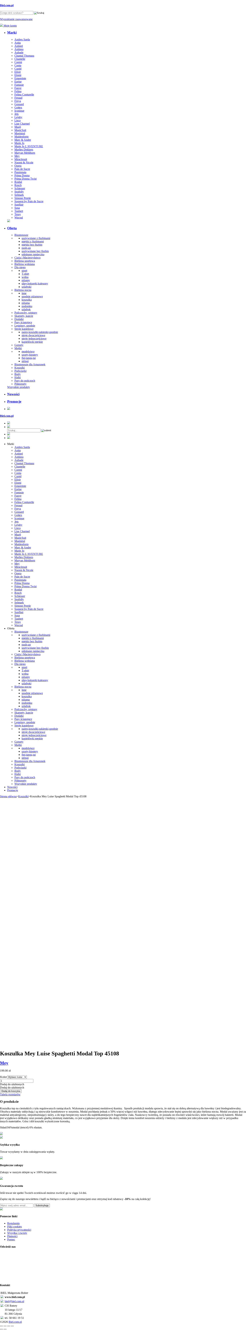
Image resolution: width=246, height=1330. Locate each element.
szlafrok (26, 309)
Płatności (12, 1236)
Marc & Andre (22, 139)
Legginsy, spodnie (24, 325)
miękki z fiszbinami (33, 241)
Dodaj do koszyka (10, 1091)
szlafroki (26, 286)
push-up (26, 247)
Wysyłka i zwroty (17, 1233)
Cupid (17, 68)
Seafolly (19, 191)
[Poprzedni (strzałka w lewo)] (1, 1329)
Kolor (3, 1076)
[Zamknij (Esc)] (12, 1326)
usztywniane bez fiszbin (35, 251)
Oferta (12, 228)
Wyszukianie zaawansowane (16, 19)
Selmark (19, 194)
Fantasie (19, 84)
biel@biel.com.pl (14, 1301)
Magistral (19, 133)
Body (17, 374)
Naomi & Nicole (23, 162)
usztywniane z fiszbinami (36, 238)
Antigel (18, 45)
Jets (16, 113)
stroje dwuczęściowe (33, 335)
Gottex (18, 107)
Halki (17, 377)
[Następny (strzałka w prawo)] (5, 1329)
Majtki (18, 348)
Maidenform (21, 136)
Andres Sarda (22, 39)
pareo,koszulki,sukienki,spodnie (40, 332)
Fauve (17, 88)
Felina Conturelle (24, 94)
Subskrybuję (41, 1205)
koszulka (27, 299)
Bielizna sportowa (24, 260)
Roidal (18, 181)
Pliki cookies (14, 1226)
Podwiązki (20, 370)
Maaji (17, 126)
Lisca (17, 120)
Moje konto (10, 25)
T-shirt (25, 273)
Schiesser (19, 188)
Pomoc (11, 1239)
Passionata (20, 172)
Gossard (19, 104)
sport (24, 270)
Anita (17, 42)
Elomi (17, 75)
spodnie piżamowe (32, 296)
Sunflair (18, 204)
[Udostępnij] (8, 1326)
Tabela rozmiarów (10, 1094)
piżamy (26, 280)
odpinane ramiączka (33, 254)
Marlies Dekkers (23, 149)
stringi (25, 361)
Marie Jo (19, 143)
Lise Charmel (22, 123)
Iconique (19, 110)
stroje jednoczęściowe (34, 338)
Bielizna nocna (22, 289)
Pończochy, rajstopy (25, 312)
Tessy (17, 214)
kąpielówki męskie (32, 341)
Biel (7, 5)
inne (24, 293)
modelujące (28, 351)
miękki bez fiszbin (32, 244)
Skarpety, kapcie (23, 315)
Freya (17, 101)
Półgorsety (20, 383)
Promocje (14, 401)
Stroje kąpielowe (23, 328)
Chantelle (19, 58)
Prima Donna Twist (25, 178)
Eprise (18, 81)
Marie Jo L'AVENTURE (28, 146)
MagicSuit (20, 130)
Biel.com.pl (15, 1321)
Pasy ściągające (23, 322)
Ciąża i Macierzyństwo (27, 257)
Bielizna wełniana (24, 264)
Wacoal (18, 217)
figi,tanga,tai (29, 357)
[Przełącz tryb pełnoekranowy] (5, 1326)
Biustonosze (21, 234)
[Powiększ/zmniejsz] (1, 1326)
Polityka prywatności (19, 1229)
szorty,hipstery (30, 354)
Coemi (18, 62)
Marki (12, 32)
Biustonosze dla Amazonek (29, 364)
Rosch (18, 185)
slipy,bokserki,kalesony (35, 283)
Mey (17, 156)
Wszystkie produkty (18, 387)
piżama (26, 302)
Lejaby (18, 117)
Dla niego (20, 267)
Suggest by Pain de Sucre (28, 201)
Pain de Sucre (22, 168)
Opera (17, 165)
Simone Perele (22, 198)
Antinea (18, 49)
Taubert (18, 211)
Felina (17, 91)
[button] (12, 1084)
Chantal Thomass (24, 55)
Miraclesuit (20, 159)
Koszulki (19, 367)
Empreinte (20, 78)
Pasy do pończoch (24, 380)
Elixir (17, 71)
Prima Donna (22, 175)
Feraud (18, 97)
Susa (17, 207)
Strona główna (8, 796)
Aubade (18, 52)
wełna (25, 277)
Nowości (13, 394)
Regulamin (13, 1223)
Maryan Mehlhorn (24, 152)
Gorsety (18, 345)
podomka (27, 306)
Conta (17, 65)
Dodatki (19, 319)
